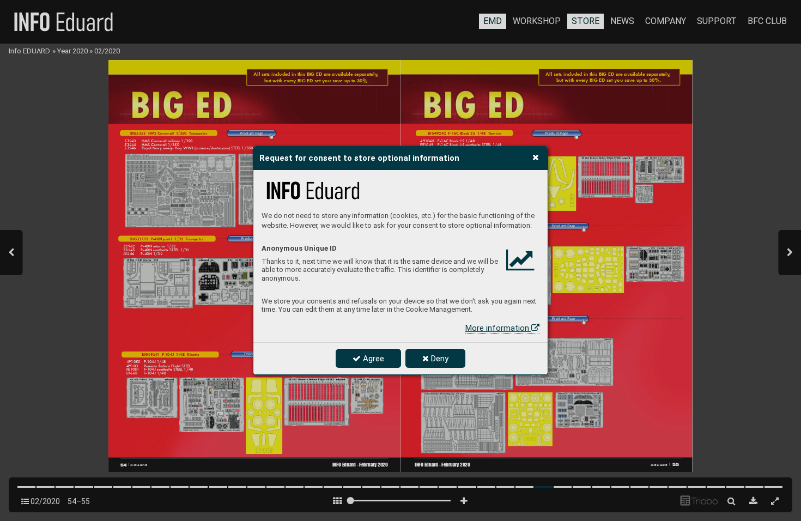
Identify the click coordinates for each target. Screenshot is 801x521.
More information (498, 328)
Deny (438, 359)
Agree (372, 359)
